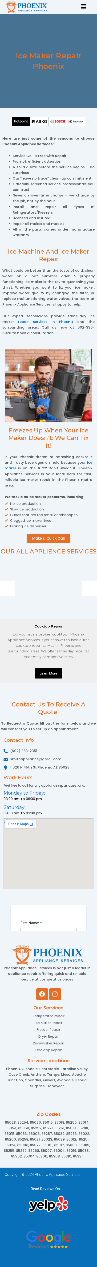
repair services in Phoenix (45, 321)
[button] (8, 122)
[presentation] (7, 588)
